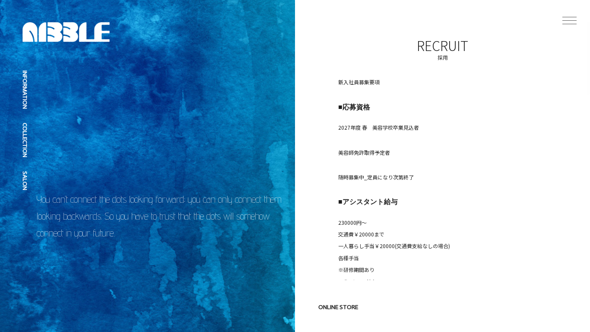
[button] (569, 20)
